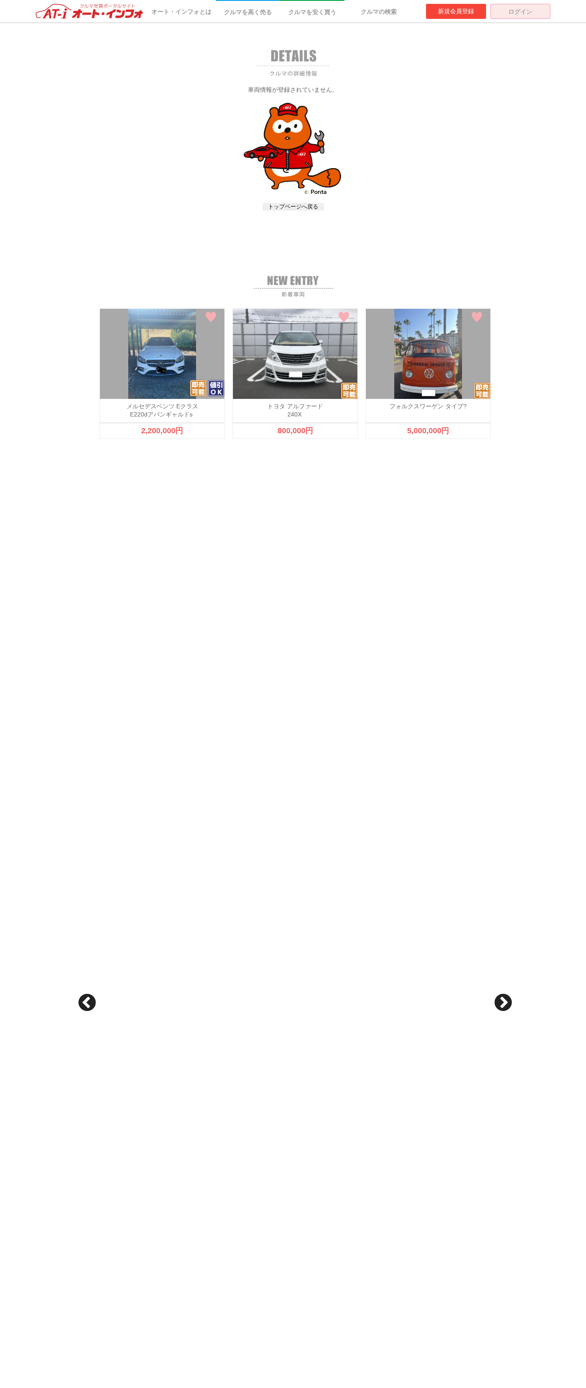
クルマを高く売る (248, 12)
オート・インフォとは (181, 11)
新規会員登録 (456, 11)
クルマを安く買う (312, 12)
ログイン (520, 11)
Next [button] (503, 1002)
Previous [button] (87, 1002)
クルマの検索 (379, 11)
